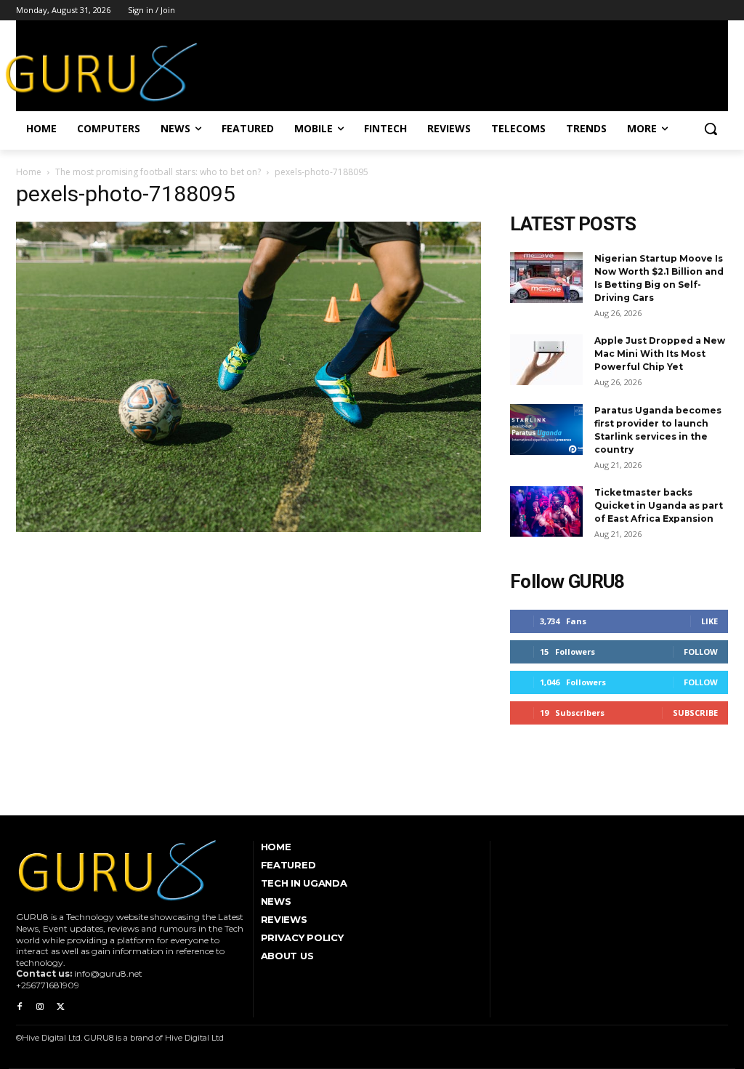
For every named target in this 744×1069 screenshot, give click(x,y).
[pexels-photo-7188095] (248, 528)
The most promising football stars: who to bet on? (158, 172)
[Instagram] (39, 1007)
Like (709, 621)
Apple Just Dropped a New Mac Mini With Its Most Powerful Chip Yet (659, 353)
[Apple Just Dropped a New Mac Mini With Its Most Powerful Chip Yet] (546, 359)
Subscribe (695, 712)
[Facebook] (19, 1007)
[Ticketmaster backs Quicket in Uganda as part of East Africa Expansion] (546, 511)
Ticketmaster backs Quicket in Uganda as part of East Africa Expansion (658, 505)
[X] (60, 1007)
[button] (710, 128)
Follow (701, 651)
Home (28, 172)
